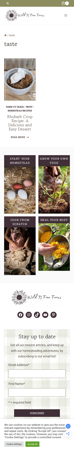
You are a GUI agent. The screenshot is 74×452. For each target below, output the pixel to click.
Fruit (29, 106)
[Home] (5, 35)
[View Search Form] (7, 3)
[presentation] (20, 79)
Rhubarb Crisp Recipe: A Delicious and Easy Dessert (20, 122)
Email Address (18, 365)
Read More (20, 137)
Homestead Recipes (20, 110)
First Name (16, 384)
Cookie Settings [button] (14, 444)
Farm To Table (15, 106)
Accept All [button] (32, 444)
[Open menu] (65, 15)
